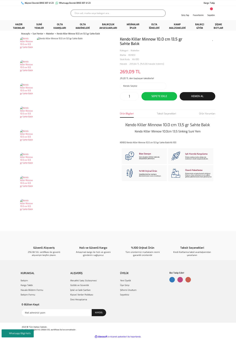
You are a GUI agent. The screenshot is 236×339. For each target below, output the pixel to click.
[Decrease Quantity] (123, 96)
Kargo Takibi (27, 285)
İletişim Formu (28, 294)
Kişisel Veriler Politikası (81, 294)
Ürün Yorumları (207, 113)
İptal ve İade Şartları (80, 290)
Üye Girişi (124, 285)
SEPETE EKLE (159, 96)
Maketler (135, 50)
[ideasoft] (101, 336)
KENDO (131, 55)
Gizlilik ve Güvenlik (79, 285)
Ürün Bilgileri (127, 113)
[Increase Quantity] (135, 96)
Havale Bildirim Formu (32, 290)
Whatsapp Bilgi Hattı (20, 333)
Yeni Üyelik (125, 280)
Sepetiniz (124, 294)
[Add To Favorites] (212, 39)
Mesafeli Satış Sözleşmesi (83, 280)
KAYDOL (99, 312)
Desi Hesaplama (78, 299)
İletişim (24, 280)
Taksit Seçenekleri (166, 113)
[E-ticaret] (117, 336)
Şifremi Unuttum (128, 290)
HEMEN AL (197, 96)
